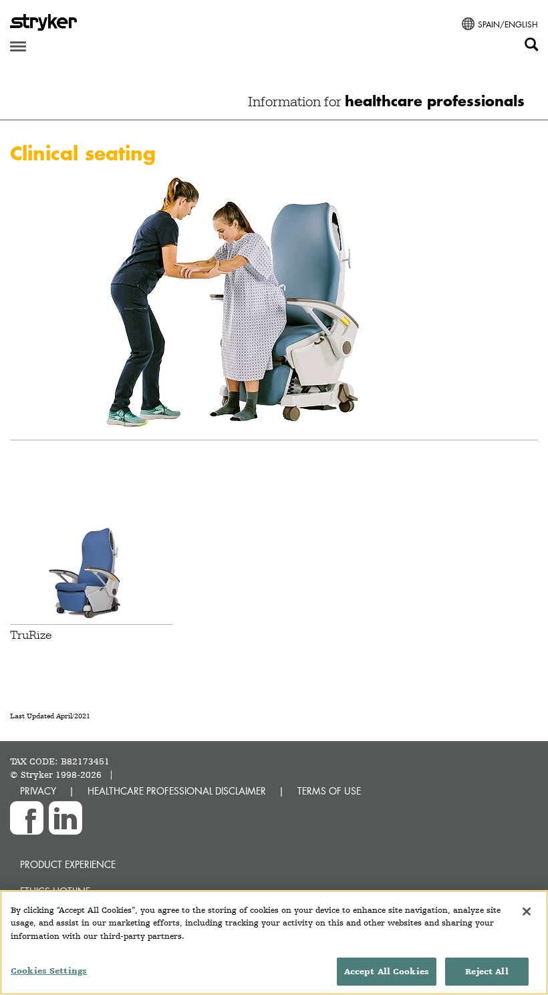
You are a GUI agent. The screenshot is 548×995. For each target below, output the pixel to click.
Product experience (68, 864)
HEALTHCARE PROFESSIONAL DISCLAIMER (177, 791)
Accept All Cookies (386, 971)
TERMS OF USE (329, 791)
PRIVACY (38, 791)
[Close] (526, 911)
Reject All (486, 971)
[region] (274, 942)
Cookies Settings (49, 971)
